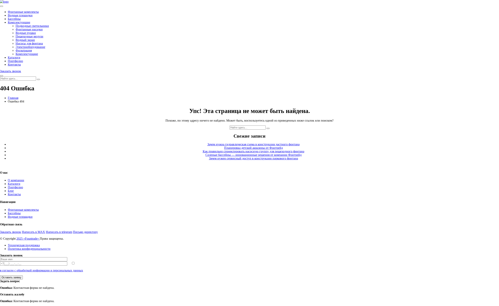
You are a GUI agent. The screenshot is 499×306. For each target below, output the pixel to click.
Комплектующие (19, 22)
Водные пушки (26, 33)
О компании (16, 180)
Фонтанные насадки (29, 29)
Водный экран (25, 40)
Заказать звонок (10, 71)
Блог (11, 190)
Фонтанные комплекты (23, 11)
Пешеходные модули (29, 36)
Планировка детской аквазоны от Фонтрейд (253, 147)
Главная (13, 98)
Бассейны (14, 18)
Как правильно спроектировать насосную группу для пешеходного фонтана (253, 151)
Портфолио (15, 61)
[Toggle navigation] (1, 6)
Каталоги (14, 57)
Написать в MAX (33, 232)
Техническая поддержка (24, 245)
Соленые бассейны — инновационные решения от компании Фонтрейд (253, 155)
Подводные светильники (32, 26)
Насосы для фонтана (29, 43)
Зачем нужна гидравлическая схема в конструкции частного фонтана (253, 144)
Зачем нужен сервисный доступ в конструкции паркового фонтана (253, 158)
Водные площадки (20, 15)
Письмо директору (85, 232)
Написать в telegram (59, 232)
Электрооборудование (30, 47)
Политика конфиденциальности (29, 248)
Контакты (14, 64)
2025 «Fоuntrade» (28, 238)
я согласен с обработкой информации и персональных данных (41, 270)
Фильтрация (24, 50)
